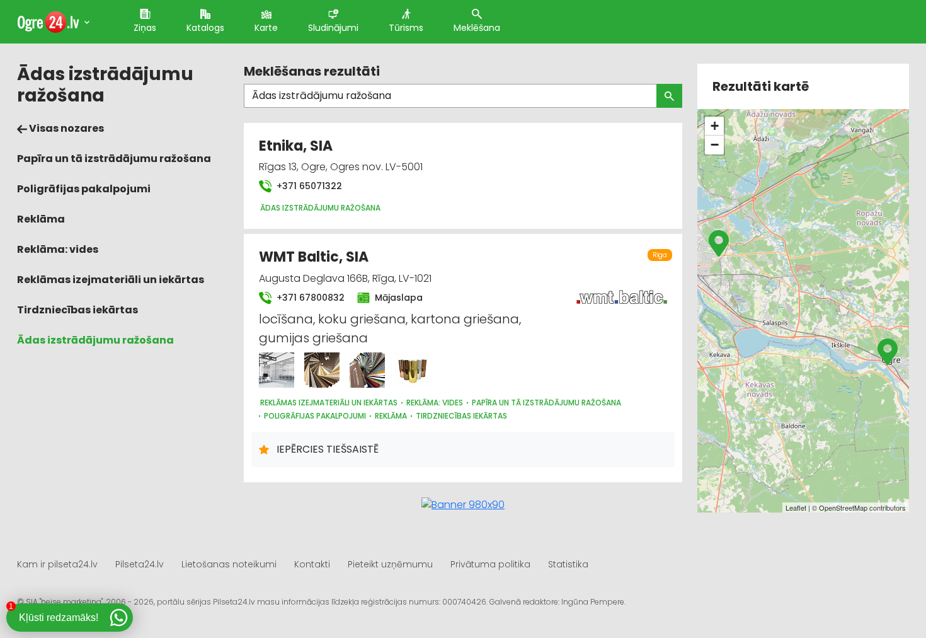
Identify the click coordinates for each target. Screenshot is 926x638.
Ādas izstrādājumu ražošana (95, 340)
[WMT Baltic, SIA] (276, 370)
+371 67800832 (309, 297)
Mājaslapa (397, 297)
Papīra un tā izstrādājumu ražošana (114, 158)
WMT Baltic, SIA (314, 257)
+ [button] (715, 126)
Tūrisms (406, 27)
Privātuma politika (490, 564)
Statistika (568, 564)
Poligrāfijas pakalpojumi (84, 189)
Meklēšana (477, 27)
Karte (266, 27)
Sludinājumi (333, 27)
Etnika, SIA (296, 146)
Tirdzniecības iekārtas (77, 310)
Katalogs (205, 27)
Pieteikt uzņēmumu (390, 564)
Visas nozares (65, 128)
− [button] (715, 145)
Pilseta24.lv (139, 564)
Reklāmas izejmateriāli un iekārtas (110, 279)
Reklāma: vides (57, 249)
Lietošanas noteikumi (229, 564)
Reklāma (41, 219)
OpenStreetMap (843, 507)
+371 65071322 (308, 186)
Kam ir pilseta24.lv (57, 564)
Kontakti (312, 564)
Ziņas (145, 27)
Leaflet (796, 507)
